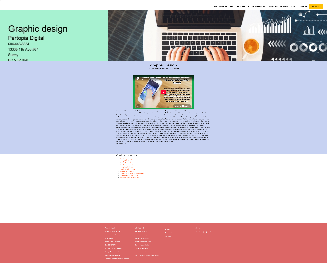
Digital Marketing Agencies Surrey (130, 177)
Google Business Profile (112, 252)
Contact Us (316, 6)
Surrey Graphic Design (127, 167)
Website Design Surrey (256, 6)
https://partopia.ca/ (124, 258)
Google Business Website (113, 255)
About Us (303, 6)
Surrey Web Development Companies (132, 173)
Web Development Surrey (278, 6)
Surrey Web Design (237, 6)
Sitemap (167, 229)
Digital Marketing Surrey (127, 169)
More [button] (293, 6)
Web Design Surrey (220, 6)
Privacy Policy (169, 233)
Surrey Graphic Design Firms (129, 175)
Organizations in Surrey (127, 171)
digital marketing (121, 143)
